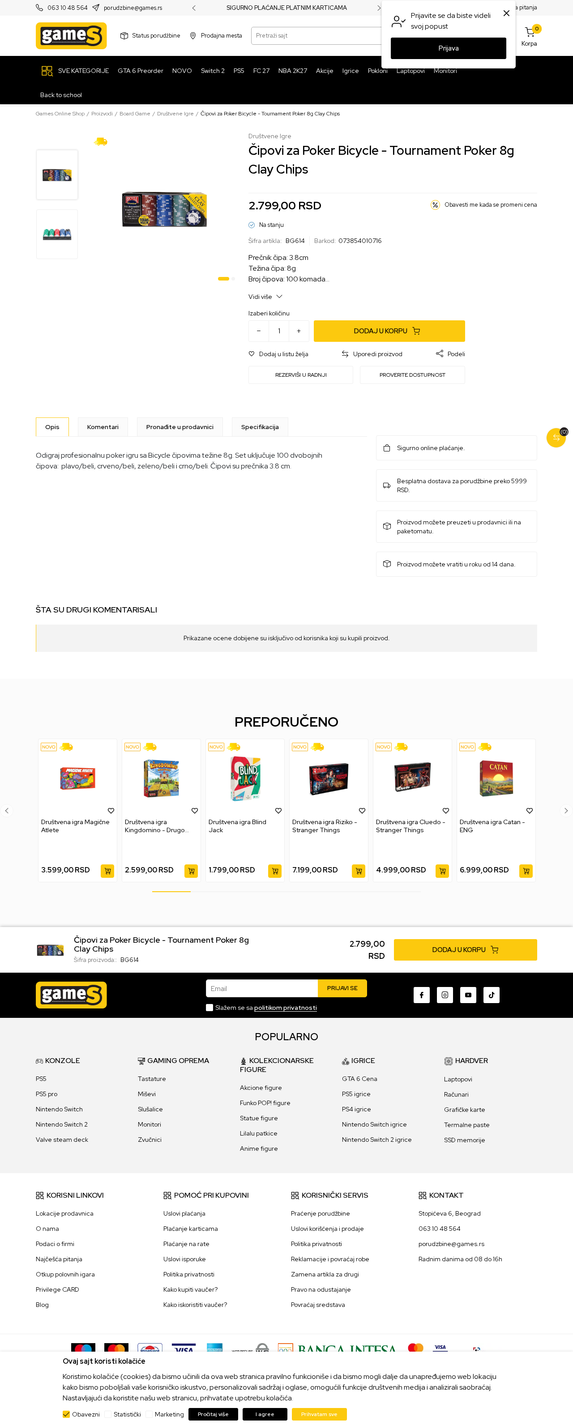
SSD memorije (464, 1140)
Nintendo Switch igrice (374, 1124)
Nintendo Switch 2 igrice (377, 1140)
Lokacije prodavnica (65, 1213)
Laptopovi (458, 1079)
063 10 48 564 (67, 8)
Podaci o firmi (55, 1244)
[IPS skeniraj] (479, 1350)
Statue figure (259, 1118)
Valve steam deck (62, 1140)
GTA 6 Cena (359, 1079)
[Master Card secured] (415, 1350)
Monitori (149, 1124)
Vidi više (261, 297)
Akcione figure (261, 1088)
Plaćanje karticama (190, 1229)
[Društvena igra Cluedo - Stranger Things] (412, 778)
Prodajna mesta (221, 35)
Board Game (135, 113)
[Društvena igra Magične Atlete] (77, 778)
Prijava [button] (449, 48)
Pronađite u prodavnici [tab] (180, 427)
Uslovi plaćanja (184, 1213)
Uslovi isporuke (184, 1259)
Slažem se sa (266, 1007)
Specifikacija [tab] (260, 427)
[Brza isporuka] (104, 141)
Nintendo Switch (59, 1109)
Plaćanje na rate (186, 1244)
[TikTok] (491, 995)
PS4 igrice (356, 1109)
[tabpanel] (164, 208)
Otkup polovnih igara (65, 1274)
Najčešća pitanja (59, 1259)
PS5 (41, 1079)
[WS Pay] (250, 1350)
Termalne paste (467, 1125)
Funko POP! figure (265, 1103)
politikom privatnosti (285, 1008)
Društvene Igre (175, 113)
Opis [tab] (52, 427)
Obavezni (86, 1414)
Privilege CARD (57, 1289)
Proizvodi (102, 113)
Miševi (147, 1094)
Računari (456, 1094)
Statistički (127, 1414)
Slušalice (150, 1109)
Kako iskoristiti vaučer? (195, 1305)
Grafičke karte (464, 1110)
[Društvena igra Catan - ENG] (496, 778)
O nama (47, 1229)
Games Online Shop (60, 113)
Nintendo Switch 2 (62, 1124)
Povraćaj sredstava (318, 1305)
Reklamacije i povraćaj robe (330, 1259)
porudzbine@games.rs (133, 8)
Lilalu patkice (259, 1133)
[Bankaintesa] (338, 1350)
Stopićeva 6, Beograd (450, 1213)
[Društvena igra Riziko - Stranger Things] (329, 778)
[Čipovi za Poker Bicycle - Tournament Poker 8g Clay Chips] (50, 949)
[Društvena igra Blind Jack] (245, 778)
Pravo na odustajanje (321, 1289)
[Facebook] (422, 995)
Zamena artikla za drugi (325, 1274)
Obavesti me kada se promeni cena (491, 204)
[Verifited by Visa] (440, 1350)
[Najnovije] (49, 747)
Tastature (152, 1079)
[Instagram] (445, 995)
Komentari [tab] (103, 427)
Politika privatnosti (188, 1274)
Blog (42, 1305)
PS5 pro (46, 1094)
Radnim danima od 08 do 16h (460, 1259)
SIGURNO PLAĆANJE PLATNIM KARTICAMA (287, 8)
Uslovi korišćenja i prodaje (327, 1229)
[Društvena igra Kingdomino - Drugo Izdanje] (161, 778)
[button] (278, 354)
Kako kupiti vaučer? (190, 1289)
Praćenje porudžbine (320, 1213)
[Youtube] (468, 995)
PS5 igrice (356, 1094)
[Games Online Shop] (71, 35)
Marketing (169, 1414)
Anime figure (259, 1148)
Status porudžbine (156, 35)
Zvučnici (150, 1140)
